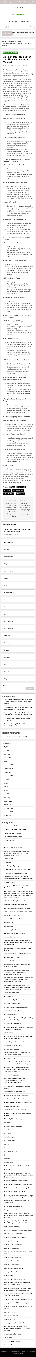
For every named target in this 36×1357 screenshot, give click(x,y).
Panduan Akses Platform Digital (13, 1011)
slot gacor (7, 549)
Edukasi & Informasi (9, 844)
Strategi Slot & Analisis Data (12, 1226)
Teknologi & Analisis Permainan (13, 1234)
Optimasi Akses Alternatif (11, 993)
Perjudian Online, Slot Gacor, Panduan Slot (16, 1091)
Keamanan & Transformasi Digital (13, 919)
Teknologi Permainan (10, 1312)
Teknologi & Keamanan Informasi (13, 1261)
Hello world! (24, 736)
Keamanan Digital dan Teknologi (13, 937)
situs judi (6, 1130)
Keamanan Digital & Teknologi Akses (14, 933)
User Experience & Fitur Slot (12, 1341)
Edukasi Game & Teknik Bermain (13, 847)
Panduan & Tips (8, 996)
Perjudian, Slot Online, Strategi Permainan (16, 1095)
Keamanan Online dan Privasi (12, 957)
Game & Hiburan (8, 858)
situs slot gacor (8, 469)
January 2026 (7, 761)
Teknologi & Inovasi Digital (11, 1248)
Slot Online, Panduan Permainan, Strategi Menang (18, 1188)
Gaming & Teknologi (9, 882)
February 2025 (8, 801)
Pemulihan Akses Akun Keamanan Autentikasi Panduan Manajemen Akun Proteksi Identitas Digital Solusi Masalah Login (17, 1069)
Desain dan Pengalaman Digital (13, 836)
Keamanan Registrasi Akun (11, 961)
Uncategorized (8, 1338)
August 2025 (7, 779)
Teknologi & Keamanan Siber (12, 1264)
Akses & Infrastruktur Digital (12, 826)
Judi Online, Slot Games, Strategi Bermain (16, 904)
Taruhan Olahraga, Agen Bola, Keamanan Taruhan (18, 1230)
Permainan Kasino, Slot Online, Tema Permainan (18, 1102)
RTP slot (12, 487)
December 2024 (8, 808)
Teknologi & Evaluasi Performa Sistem (15, 1237)
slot (5, 614)
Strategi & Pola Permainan (11, 1210)
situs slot (6, 607)
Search (4, 685)
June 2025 (7, 786)
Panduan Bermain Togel (10, 1014)
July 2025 (6, 783)
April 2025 (6, 794)
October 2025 (7, 772)
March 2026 (7, 754)
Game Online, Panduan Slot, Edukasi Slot (15, 873)
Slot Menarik (21, 487)
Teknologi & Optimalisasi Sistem (13, 1268)
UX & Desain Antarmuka (10, 1345)
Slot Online (7, 1169)
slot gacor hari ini (9, 556)
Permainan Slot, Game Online (12, 1106)
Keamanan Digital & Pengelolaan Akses (15, 930)
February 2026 (8, 758)
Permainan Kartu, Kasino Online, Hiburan (15, 1099)
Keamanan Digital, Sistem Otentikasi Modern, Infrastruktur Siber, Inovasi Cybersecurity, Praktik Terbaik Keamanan (18, 942)
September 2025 (8, 776)
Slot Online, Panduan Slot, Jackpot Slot (15, 1191)
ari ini (12, 592)
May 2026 (6, 747)
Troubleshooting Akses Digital (12, 1334)
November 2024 (8, 812)
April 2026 (6, 750)
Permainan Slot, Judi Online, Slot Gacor (15, 1110)
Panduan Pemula (8, 1033)
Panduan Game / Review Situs (12, 1023)
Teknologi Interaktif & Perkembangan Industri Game (19, 1299)
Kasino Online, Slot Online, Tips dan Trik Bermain (18, 912)
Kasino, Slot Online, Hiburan (12, 915)
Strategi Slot (20, 494)
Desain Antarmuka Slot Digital (12, 833)
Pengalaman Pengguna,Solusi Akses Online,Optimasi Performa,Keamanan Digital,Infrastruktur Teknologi (14, 1080)
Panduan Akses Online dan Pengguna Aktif (16, 1007)
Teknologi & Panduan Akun (11, 1272)
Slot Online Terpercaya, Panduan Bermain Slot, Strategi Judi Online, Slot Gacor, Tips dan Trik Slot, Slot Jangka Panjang (18, 1175)
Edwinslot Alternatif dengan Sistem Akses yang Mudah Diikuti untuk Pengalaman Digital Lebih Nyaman (18, 701)
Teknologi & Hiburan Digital (11, 1241)
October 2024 (7, 815)
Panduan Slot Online (10, 53)
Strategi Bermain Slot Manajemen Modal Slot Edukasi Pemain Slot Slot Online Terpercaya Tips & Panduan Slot (18, 1215)
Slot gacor (7, 592)
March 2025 (7, 797)
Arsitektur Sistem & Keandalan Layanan (15, 829)
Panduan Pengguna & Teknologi (13, 1045)
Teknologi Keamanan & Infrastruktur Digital (16, 1303)
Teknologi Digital (8, 1275)
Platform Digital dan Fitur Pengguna (14, 1119)
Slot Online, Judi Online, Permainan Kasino (16, 1180)
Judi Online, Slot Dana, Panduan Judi (14, 901)
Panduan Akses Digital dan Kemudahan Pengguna (18, 1000)
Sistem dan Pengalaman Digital (13, 1126)
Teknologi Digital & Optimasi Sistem (14, 1279)
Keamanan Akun (8, 922)
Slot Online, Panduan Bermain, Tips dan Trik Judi (18, 1184)
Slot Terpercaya (9, 494)
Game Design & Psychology (12, 866)
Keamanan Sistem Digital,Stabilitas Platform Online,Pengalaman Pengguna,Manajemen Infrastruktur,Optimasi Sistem (16, 972)
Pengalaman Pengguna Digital (12, 1075)
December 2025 (8, 765)
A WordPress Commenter (11, 736)
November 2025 (8, 768)
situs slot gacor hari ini (10, 1151)
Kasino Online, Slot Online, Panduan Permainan (17, 908)
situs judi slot (8, 1133)
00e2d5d (7, 66)
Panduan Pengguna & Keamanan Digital (15, 1042)
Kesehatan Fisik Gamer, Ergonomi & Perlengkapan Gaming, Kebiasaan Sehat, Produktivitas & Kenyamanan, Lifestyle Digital (18, 979)
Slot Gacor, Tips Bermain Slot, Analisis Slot (16, 1166)
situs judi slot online (9, 1140)
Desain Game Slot (9, 840)
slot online (7, 490)
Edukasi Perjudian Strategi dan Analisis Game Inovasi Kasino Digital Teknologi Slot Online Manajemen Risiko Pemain (17, 853)
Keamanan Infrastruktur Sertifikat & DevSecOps (17, 954)
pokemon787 (7, 1122)
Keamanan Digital (9, 926)
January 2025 (7, 804)
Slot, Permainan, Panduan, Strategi (14, 1206)
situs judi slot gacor (9, 1137)
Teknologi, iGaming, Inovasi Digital (14, 1323)
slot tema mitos (18, 490)
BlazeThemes (19, 1353)
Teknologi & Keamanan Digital (12, 1257)
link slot (6, 578)
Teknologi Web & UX (9, 1319)
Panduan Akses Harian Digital (12, 1003)
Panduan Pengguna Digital (11, 1049)
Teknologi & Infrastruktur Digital (13, 1244)
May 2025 (6, 790)
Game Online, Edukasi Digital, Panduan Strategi (17, 869)
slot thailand (7, 657)
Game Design (7, 862)
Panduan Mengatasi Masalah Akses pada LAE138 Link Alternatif (17, 2)
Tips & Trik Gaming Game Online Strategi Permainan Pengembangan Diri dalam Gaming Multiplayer (17, 1328)
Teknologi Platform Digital (11, 1316)
